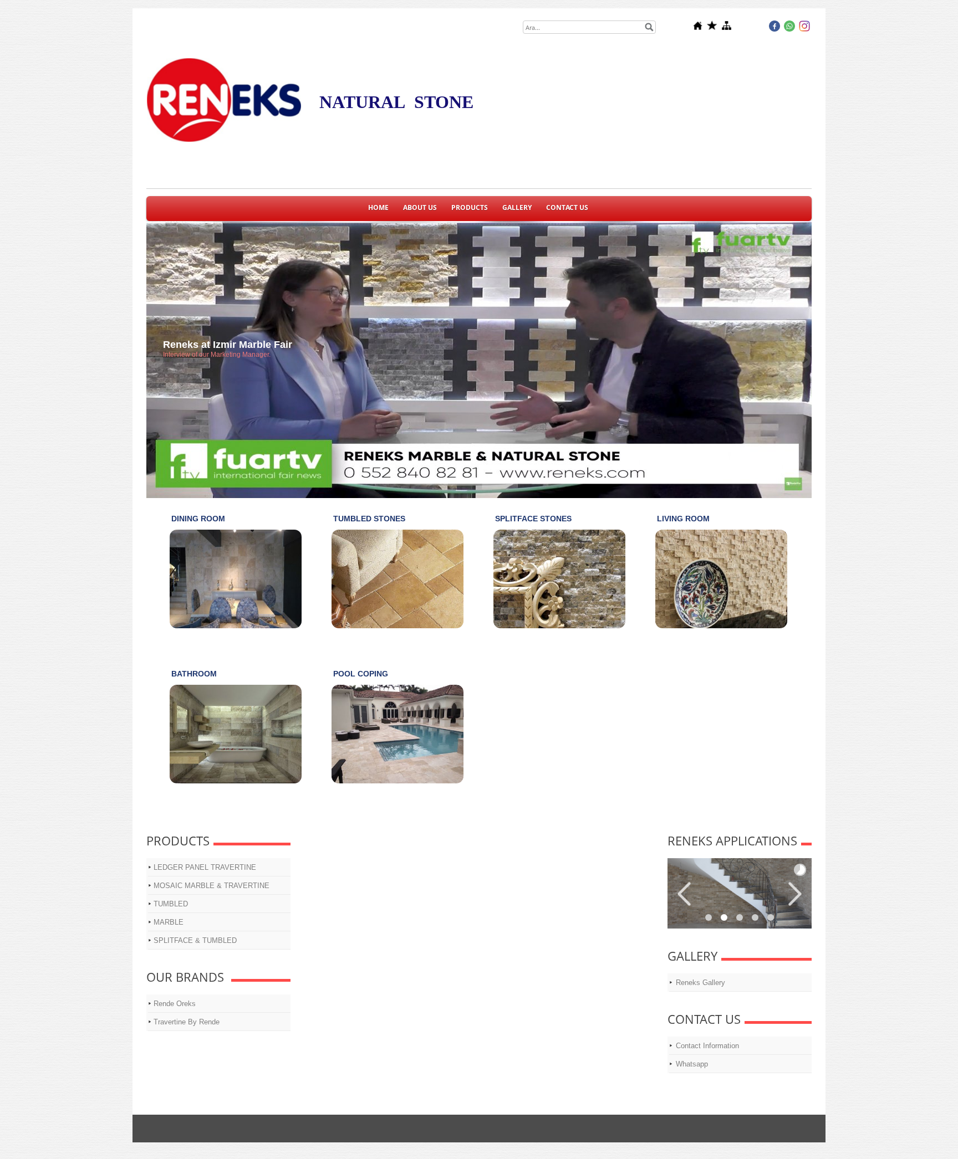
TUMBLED (171, 904)
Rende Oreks (175, 1003)
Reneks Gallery (700, 982)
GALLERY (517, 207)
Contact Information (707, 1046)
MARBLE (169, 922)
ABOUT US (420, 207)
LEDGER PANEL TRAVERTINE (205, 867)
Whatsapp (692, 1064)
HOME (378, 207)
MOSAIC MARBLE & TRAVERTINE (211, 885)
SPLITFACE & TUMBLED (195, 940)
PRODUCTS (469, 207)
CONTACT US (567, 207)
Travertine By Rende (187, 1022)
